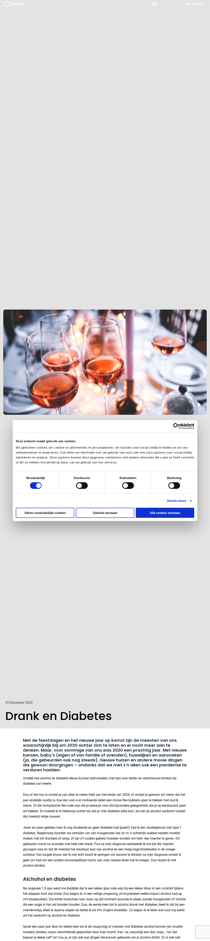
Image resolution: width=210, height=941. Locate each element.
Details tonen (176, 500)
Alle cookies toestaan (165, 513)
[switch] (82, 485)
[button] (154, 4)
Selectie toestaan (105, 513)
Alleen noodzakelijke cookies (45, 513)
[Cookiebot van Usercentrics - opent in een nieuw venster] (176, 426)
